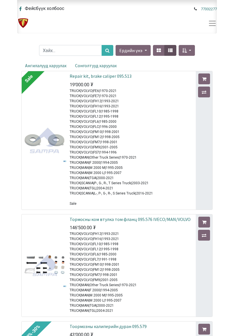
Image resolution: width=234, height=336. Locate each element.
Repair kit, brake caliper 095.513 (101, 76)
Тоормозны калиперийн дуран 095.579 (108, 326)
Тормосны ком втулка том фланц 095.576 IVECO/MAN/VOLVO (130, 219)
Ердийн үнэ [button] (131, 50)
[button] (187, 50)
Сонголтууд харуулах (96, 65)
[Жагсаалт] (170, 50)
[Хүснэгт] (159, 50)
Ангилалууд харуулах (45, 65)
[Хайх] (107, 50)
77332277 (209, 9)
